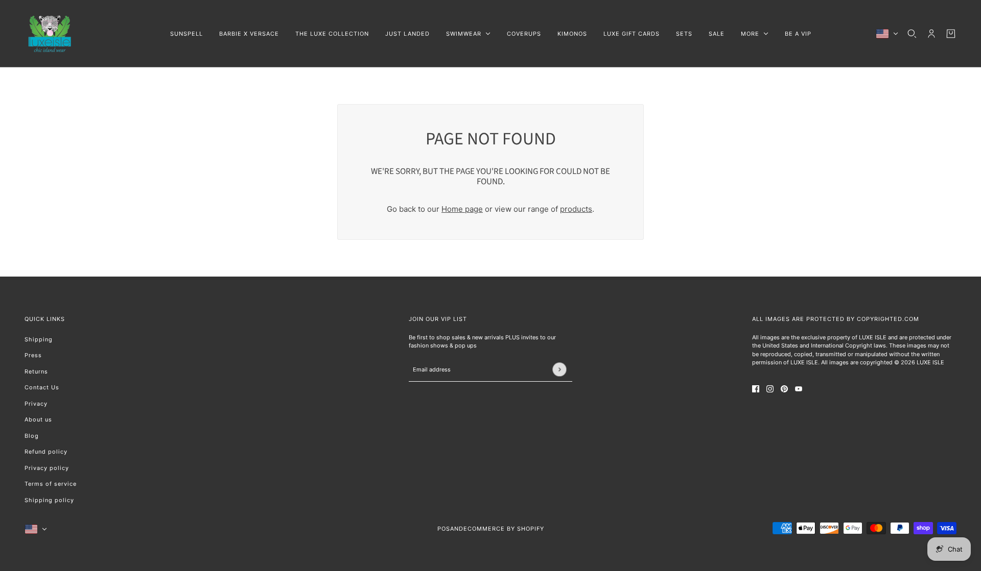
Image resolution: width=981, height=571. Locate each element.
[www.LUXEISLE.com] (50, 33)
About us (38, 419)
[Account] (931, 33)
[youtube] (798, 389)
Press (33, 355)
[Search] (912, 33)
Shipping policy (49, 500)
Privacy (36, 403)
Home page (462, 209)
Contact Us (42, 387)
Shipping (39, 339)
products (576, 209)
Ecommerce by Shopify (503, 528)
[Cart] (950, 33)
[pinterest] (784, 389)
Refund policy (46, 451)
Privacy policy (47, 467)
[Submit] (559, 369)
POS (443, 528)
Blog (32, 435)
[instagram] (770, 389)
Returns (36, 371)
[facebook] (755, 389)
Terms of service (51, 483)
